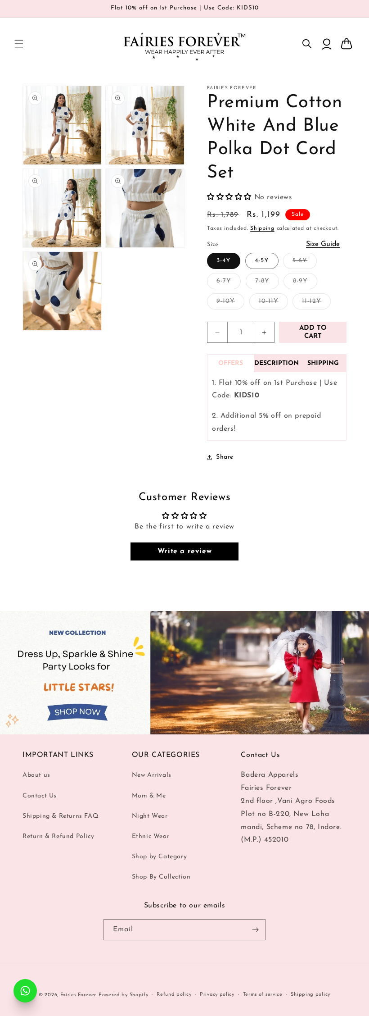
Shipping (262, 228)
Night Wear (150, 816)
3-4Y (223, 260)
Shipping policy (310, 994)
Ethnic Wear (151, 836)
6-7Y (228, 283)
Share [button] (225, 457)
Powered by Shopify (123, 995)
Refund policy (174, 994)
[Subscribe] (255, 929)
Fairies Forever (78, 995)
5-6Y (304, 263)
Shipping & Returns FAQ (60, 816)
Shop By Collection (161, 877)
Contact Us (39, 796)
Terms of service (263, 994)
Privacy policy (217, 994)
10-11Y (273, 303)
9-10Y (230, 303)
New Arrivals (151, 775)
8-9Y (305, 283)
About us (36, 775)
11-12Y (316, 303)
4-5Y (262, 260)
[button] (19, 44)
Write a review (185, 551)
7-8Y (267, 283)
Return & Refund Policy (58, 836)
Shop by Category (159, 856)
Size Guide (323, 244)
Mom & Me (149, 796)
